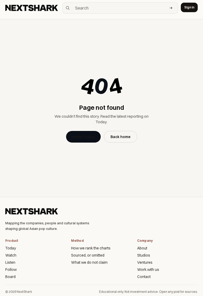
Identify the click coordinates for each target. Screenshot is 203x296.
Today (10, 248)
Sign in (189, 7)
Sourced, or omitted (87, 255)
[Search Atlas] (171, 8)
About (142, 248)
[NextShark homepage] (32, 8)
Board (10, 276)
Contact (144, 276)
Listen (10, 262)
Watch (10, 255)
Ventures (145, 262)
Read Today (83, 136)
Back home (120, 136)
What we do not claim (89, 262)
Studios (143, 255)
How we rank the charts (90, 248)
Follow (11, 269)
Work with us (148, 269)
